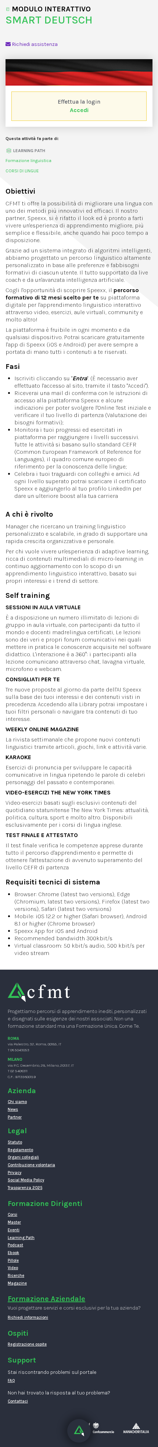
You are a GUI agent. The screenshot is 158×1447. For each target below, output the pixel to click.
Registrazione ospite (27, 1344)
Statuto (15, 1142)
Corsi (12, 1214)
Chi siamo (17, 1101)
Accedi (79, 110)
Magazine (17, 1283)
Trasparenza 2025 (25, 1187)
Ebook (13, 1252)
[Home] (39, 992)
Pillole (13, 1260)
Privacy (14, 1172)
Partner (15, 1117)
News (13, 1109)
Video (13, 1267)
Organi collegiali (23, 1157)
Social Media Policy (26, 1180)
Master (14, 1222)
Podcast (15, 1245)
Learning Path (21, 1237)
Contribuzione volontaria (31, 1165)
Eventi (13, 1230)
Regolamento (20, 1150)
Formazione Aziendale (46, 1299)
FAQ (11, 1380)
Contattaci (18, 1401)
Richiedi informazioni (28, 1317)
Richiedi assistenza (34, 44)
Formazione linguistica (28, 160)
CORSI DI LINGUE (22, 170)
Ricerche (16, 1275)
